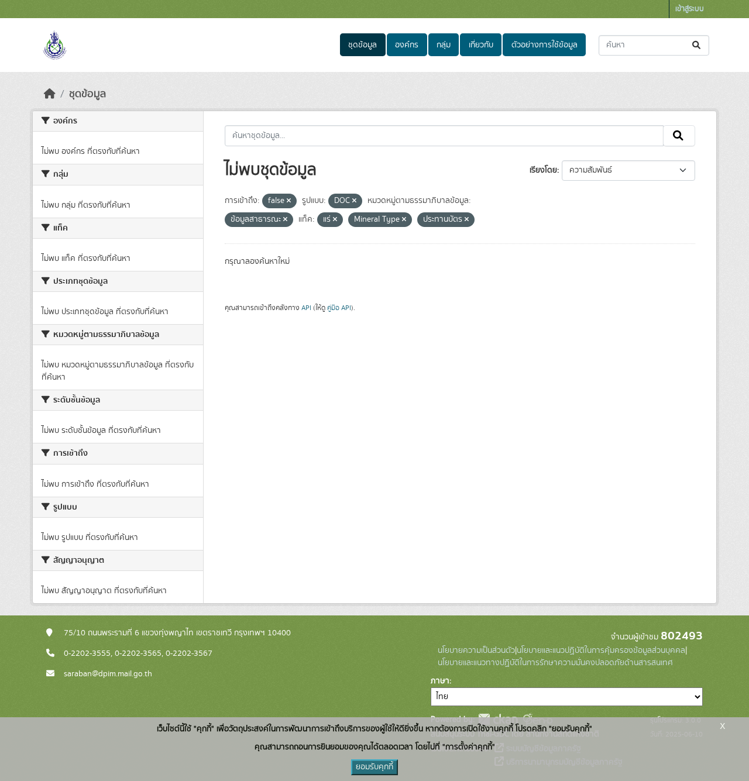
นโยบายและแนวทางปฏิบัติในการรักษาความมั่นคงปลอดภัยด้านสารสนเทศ (555, 663)
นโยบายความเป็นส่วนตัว (476, 650)
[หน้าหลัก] (50, 94)
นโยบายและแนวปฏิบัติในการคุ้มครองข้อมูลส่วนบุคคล (601, 650)
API (306, 307)
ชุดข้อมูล (362, 45)
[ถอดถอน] (289, 201)
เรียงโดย (543, 170)
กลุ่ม (444, 45)
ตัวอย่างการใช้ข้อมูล (544, 45)
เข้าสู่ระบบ (689, 9)
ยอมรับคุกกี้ (374, 767)
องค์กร (406, 45)
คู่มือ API (339, 307)
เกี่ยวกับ (481, 45)
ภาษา (440, 681)
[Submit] (697, 45)
